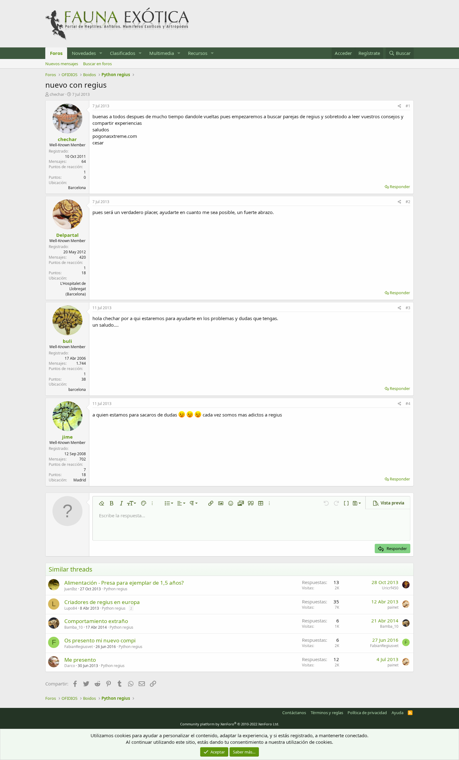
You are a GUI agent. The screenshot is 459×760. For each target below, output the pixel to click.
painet (392, 607)
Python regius (115, 589)
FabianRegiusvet (78, 646)
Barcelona (77, 187)
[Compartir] (399, 106)
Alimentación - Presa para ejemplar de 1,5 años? (124, 582)
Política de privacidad (367, 712)
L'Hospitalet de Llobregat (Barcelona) (73, 289)
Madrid (79, 480)
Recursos (197, 53)
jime (67, 437)
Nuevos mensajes (61, 63)
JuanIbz (70, 589)
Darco (69, 665)
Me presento (80, 659)
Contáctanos (294, 712)
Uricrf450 (390, 588)
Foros (56, 53)
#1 (408, 106)
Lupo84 (70, 608)
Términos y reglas (327, 712)
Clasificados (122, 53)
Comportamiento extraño (96, 621)
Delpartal (67, 235)
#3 (408, 307)
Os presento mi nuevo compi (100, 640)
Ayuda (397, 712)
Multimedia (161, 53)
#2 (408, 201)
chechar (57, 94)
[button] (100, 53)
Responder (400, 186)
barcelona (77, 389)
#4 (408, 403)
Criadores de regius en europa (102, 602)
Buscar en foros (97, 63)
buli (67, 341)
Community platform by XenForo (229, 724)
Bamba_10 (73, 627)
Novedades (84, 53)
